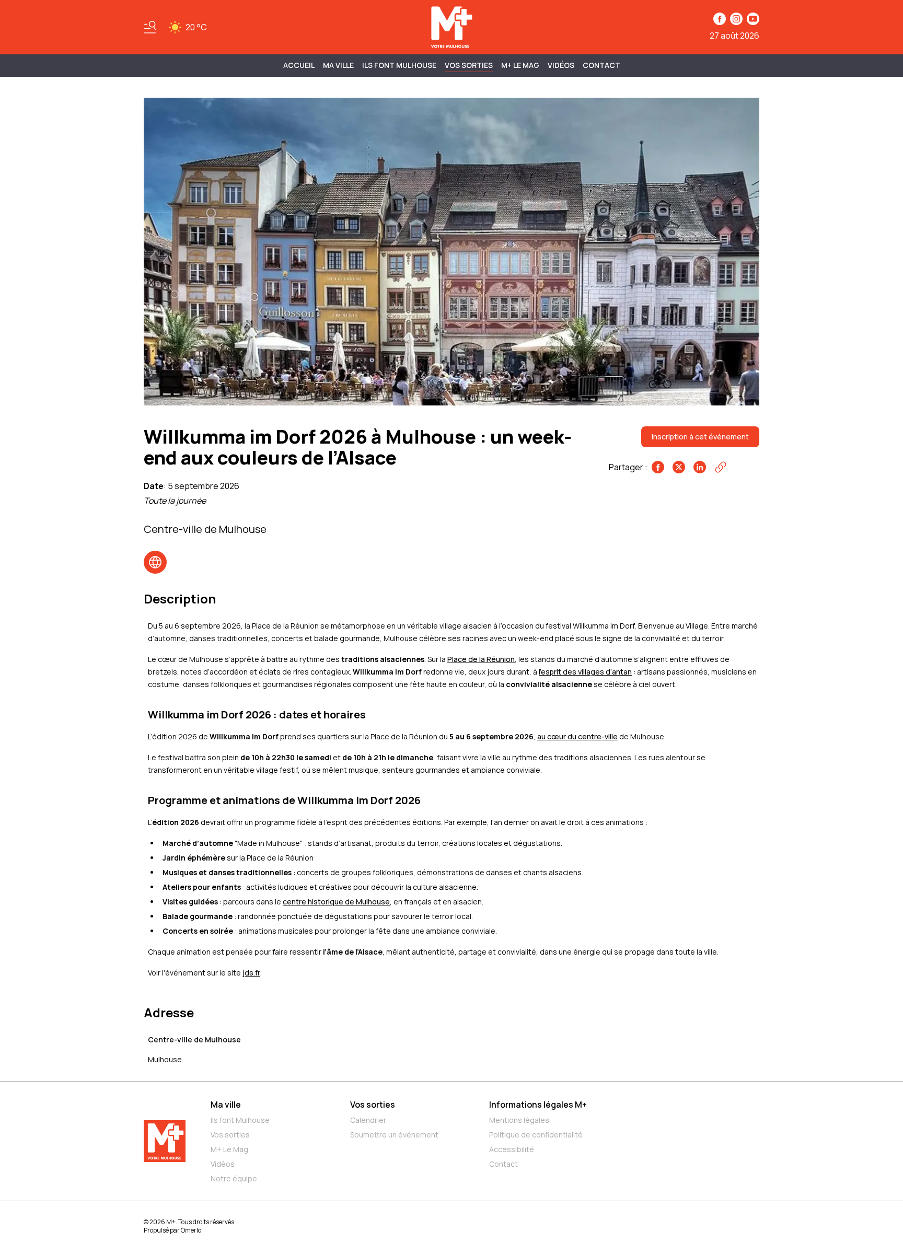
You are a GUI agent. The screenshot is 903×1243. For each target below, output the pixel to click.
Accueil (299, 65)
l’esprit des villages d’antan (585, 672)
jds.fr (251, 973)
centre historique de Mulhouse (336, 902)
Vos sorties (469, 65)
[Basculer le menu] (150, 27)
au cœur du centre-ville (577, 736)
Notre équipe (234, 1178)
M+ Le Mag (520, 65)
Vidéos (561, 65)
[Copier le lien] (720, 467)
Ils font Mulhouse (240, 1120)
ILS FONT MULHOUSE (399, 65)
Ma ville (226, 1104)
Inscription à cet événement (700, 437)
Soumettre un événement (394, 1135)
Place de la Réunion (481, 659)
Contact (601, 65)
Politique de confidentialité (536, 1135)
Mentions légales (519, 1120)
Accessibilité (511, 1149)
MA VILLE (338, 65)
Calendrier (368, 1120)
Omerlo (191, 1230)
